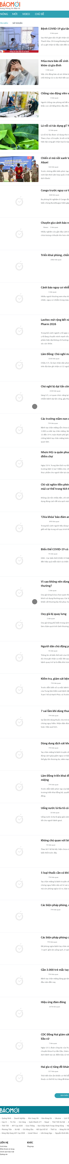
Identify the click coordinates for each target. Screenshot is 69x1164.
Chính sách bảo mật (7, 1152)
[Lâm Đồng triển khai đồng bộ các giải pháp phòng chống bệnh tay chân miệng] (19, 787)
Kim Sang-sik (33, 1118)
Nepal (46, 1122)
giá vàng (22, 1122)
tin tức (13, 1122)
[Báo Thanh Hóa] (44, 34)
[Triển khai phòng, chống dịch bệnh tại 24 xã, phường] (19, 266)
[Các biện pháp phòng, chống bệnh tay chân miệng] (19, 916)
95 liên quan (52, 554)
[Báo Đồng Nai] (44, 1044)
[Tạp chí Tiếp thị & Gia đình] (42, 70)
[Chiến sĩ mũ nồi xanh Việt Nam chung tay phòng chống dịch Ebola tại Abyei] (19, 169)
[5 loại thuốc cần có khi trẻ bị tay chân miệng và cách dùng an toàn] (19, 884)
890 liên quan (54, 522)
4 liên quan (54, 33)
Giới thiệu (3, 1146)
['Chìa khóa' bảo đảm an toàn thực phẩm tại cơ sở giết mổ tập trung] (19, 528)
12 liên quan (52, 130)
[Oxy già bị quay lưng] (19, 625)
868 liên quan (54, 195)
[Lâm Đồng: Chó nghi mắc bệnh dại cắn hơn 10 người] (19, 365)
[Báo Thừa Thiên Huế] (44, 554)
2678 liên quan (54, 1007)
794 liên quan (53, 423)
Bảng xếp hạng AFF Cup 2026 (13, 1133)
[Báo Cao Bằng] (45, 683)
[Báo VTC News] (44, 98)
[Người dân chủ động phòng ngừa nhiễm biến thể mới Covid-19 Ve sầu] (19, 657)
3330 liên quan (53, 359)
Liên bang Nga (46, 1133)
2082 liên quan (56, 260)
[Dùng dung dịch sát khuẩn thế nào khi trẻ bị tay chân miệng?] (19, 754)
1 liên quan (50, 70)
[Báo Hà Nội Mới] (44, 195)
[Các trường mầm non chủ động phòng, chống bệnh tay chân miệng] (19, 430)
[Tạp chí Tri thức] (43, 619)
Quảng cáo (4, 1154)
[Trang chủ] (10, 5)
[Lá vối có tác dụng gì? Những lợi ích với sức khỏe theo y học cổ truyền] (19, 137)
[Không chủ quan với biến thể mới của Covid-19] (19, 851)
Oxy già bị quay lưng (53, 614)
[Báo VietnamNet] (43, 975)
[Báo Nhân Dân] (44, 167)
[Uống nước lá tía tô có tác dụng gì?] (19, 819)
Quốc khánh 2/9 (35, 1122)
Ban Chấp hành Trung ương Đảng (51, 1126)
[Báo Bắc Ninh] (44, 1007)
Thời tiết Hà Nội (58, 1122)
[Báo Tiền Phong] (44, 329)
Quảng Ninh (6, 1118)
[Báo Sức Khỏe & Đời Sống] (44, 131)
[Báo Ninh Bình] (45, 910)
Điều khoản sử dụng (7, 1149)
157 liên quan (53, 1071)
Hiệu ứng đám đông (53, 1002)
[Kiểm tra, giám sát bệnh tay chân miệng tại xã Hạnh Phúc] (19, 690)
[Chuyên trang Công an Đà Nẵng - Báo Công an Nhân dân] (43, 424)
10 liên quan (54, 813)
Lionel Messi (33, 1133)
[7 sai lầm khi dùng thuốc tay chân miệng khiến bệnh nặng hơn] (19, 722)
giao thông (30, 1126)
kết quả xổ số (41, 1130)
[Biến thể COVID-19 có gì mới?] (19, 560)
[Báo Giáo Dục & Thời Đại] (42, 845)
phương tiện (7, 1130)
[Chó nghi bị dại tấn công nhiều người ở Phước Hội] (19, 397)
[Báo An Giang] (43, 461)
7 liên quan (53, 1043)
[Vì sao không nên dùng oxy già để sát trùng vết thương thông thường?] (19, 593)
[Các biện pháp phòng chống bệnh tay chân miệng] (19, 948)
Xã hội (17, 1130)
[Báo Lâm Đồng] (44, 391)
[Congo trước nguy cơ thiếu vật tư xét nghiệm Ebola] (19, 201)
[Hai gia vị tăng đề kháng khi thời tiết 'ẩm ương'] (19, 1078)
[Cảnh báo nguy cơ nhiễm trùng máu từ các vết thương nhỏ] (19, 298)
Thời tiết (5, 1126)
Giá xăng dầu (28, 1130)
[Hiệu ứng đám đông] (19, 1013)
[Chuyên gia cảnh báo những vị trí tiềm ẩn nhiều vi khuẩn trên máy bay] (19, 234)
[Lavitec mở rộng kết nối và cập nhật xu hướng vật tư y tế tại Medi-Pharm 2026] (19, 331)
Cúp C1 (4, 1122)
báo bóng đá (47, 1118)
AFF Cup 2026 (17, 1126)
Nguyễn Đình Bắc (62, 1133)
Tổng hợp (30, 1146)
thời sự (54, 1130)
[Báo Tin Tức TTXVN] (43, 942)
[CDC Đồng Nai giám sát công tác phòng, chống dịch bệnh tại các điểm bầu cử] (19, 1045)
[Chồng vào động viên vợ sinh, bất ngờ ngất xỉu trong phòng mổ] (19, 104)
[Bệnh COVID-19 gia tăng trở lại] (19, 40)
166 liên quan (53, 167)
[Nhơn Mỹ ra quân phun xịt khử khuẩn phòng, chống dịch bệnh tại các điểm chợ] (19, 463)
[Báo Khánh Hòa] (45, 260)
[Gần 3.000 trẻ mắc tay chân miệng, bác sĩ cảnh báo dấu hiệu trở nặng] (19, 981)
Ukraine (58, 1118)
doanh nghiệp (19, 1118)
